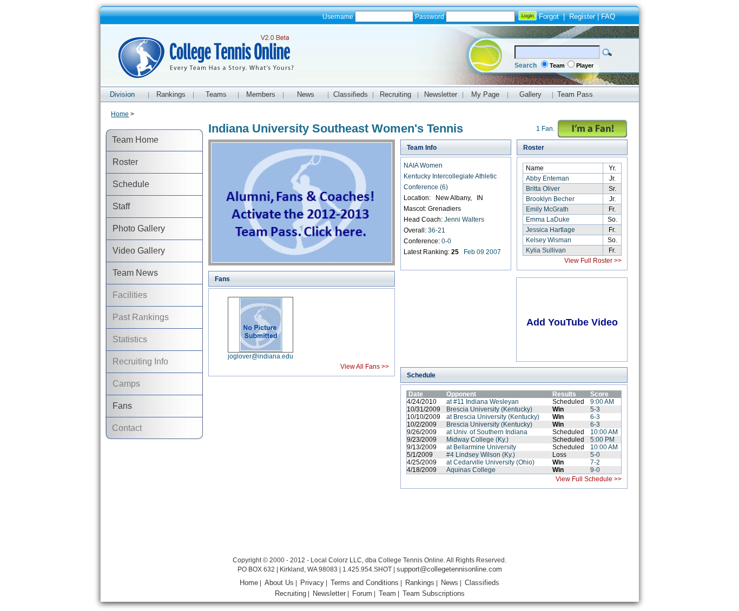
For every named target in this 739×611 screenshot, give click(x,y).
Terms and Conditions (365, 583)
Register (582, 16)
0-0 (446, 241)
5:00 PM (602, 439)
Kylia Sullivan (546, 250)
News (449, 583)
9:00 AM (602, 402)
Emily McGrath (547, 209)
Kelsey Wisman (548, 240)
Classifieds (482, 583)
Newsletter (329, 593)
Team (557, 65)
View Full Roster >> (593, 260)
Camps (123, 383)
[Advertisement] (369, 529)
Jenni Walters (464, 219)
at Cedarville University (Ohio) (490, 462)
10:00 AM (604, 432)
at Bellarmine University (481, 447)
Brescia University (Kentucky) (489, 409)
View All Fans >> (364, 366)
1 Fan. (545, 128)
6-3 (595, 417)
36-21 (436, 230)
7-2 (595, 462)
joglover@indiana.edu (260, 356)
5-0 (595, 455)
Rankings (419, 583)
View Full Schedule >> (589, 479)
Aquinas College (471, 470)
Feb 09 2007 (482, 252)
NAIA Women (423, 165)
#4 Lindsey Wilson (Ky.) (480, 455)
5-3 (595, 409)
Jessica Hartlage (550, 230)
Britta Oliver (543, 188)
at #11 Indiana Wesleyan (482, 402)
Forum (362, 593)
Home (120, 114)
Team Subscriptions (434, 593)
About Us (279, 583)
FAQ (608, 16)
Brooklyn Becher (550, 199)
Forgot (549, 16)
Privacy (312, 583)
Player (584, 65)
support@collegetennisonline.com (449, 569)
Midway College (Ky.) (477, 439)
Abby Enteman (547, 178)
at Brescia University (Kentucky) (492, 417)
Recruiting (290, 593)
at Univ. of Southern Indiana (486, 432)
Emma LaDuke (548, 219)
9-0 (595, 470)
